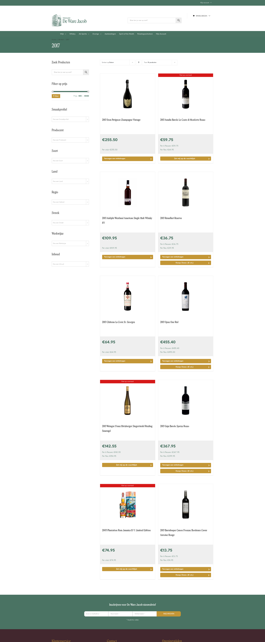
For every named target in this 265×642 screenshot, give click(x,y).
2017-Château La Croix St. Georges (118, 322)
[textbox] (70, 119)
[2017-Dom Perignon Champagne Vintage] (127, 94)
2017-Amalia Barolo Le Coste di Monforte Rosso (182, 119)
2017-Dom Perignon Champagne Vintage (121, 119)
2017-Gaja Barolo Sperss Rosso (174, 426)
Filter (56, 96)
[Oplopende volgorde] (138, 62)
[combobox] (70, 119)
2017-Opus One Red (169, 322)
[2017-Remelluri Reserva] (185, 192)
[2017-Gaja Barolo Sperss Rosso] (185, 400)
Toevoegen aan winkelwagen (114, 158)
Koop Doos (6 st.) (185, 262)
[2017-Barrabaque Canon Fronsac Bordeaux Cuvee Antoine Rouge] (185, 504)
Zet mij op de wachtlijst (184, 158)
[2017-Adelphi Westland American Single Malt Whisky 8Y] (127, 192)
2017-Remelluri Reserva (171, 218)
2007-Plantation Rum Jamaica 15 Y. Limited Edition (126, 530)
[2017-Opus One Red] (185, 296)
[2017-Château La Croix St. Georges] (127, 296)
